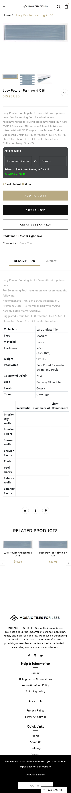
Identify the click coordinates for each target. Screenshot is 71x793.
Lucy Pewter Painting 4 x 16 (18, 554)
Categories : (10, 243)
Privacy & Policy (35, 774)
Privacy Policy (35, 710)
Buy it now (35, 210)
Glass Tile (25, 243)
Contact (35, 673)
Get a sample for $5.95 (35, 224)
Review (51, 261)
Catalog (36, 748)
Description (24, 261)
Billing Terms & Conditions (35, 679)
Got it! (35, 785)
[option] (35, 32)
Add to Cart (36, 195)
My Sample (55, 790)
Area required (13, 151)
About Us (35, 742)
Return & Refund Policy (35, 685)
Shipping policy (35, 691)
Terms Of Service (35, 716)
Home (7, 15)
